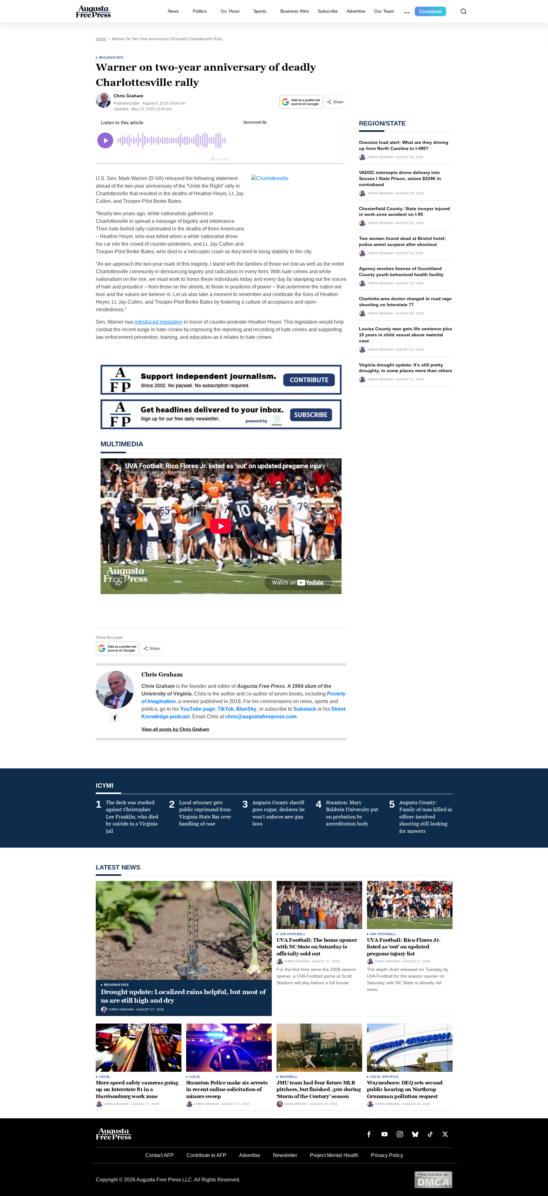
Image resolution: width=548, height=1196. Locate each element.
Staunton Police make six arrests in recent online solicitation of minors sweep (227, 1089)
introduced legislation (158, 322)
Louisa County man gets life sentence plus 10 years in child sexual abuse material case (405, 334)
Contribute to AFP (206, 1155)
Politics (200, 11)
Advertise (356, 11)
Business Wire (294, 11)
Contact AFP (159, 1155)
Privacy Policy (387, 1155)
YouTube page (197, 709)
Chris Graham (162, 674)
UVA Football (293, 934)
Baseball (289, 1076)
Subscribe (328, 11)
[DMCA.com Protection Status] (433, 1179)
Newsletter (285, 1155)
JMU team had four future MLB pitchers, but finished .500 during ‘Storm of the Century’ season (319, 1089)
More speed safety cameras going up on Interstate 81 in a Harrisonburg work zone (137, 1089)
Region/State (111, 57)
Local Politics (384, 1076)
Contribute (430, 11)
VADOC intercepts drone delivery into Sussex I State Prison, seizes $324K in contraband (400, 178)
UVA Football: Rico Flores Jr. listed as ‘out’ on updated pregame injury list (403, 947)
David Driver (295, 1104)
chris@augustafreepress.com (261, 716)
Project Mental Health (334, 1155)
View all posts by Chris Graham (175, 729)
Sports (259, 11)
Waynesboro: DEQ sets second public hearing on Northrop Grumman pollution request (405, 1089)
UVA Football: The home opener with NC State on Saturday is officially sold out (317, 947)
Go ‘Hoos (230, 11)
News (173, 11)
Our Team (384, 11)
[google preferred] (301, 102)
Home (101, 39)
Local (104, 1076)
